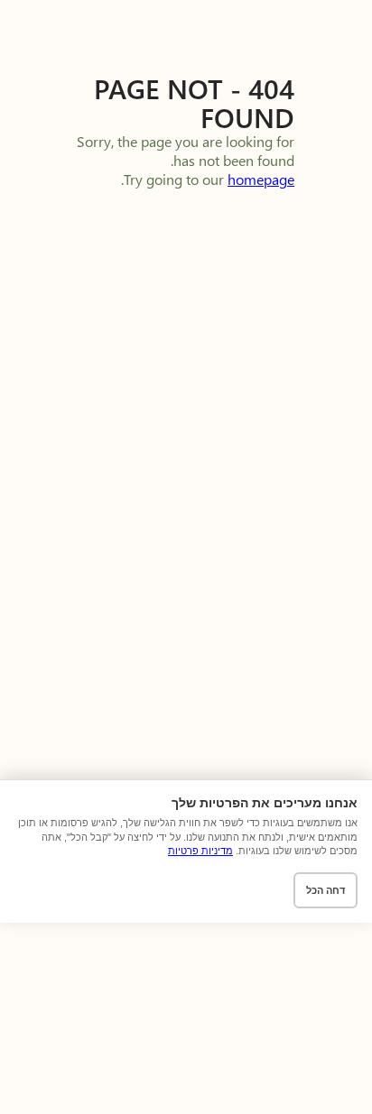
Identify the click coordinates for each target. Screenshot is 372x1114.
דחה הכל (325, 890)
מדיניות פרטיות (200, 850)
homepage (261, 179)
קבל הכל (264, 890)
